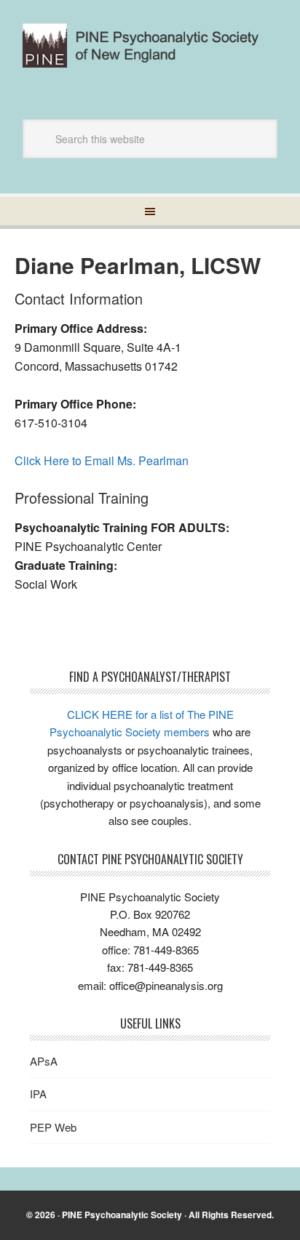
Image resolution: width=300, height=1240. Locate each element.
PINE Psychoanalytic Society (122, 1214)
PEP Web (53, 1127)
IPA (38, 1093)
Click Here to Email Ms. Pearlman (102, 460)
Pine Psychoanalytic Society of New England (150, 52)
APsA (44, 1060)
